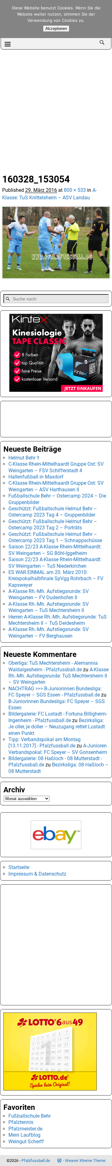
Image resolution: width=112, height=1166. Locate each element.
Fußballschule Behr (29, 1116)
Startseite (18, 867)
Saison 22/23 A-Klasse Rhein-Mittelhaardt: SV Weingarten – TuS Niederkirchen (54, 562)
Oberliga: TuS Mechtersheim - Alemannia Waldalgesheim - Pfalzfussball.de (53, 666)
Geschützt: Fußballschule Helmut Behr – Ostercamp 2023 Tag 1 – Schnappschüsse (55, 537)
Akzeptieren (56, 28)
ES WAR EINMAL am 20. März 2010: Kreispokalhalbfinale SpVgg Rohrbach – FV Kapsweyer (55, 578)
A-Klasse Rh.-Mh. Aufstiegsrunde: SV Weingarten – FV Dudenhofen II (48, 594)
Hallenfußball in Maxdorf (35, 477)
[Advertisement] (56, 109)
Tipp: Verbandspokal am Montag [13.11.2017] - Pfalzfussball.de (44, 742)
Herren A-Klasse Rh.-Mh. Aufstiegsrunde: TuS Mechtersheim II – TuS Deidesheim (57, 620)
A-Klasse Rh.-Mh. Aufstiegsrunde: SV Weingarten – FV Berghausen (48, 632)
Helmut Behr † (24, 458)
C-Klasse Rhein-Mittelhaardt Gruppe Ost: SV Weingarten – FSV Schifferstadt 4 (56, 467)
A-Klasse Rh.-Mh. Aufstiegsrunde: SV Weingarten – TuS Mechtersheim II (48, 607)
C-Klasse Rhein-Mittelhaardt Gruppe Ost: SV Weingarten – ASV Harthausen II (56, 486)
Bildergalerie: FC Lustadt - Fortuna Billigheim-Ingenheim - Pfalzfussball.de (57, 717)
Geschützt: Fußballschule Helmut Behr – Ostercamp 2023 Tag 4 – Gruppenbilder (52, 512)
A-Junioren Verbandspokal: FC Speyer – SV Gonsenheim (57, 749)
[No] (104, 19)
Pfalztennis (20, 1122)
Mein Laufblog (24, 1135)
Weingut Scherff (26, 1141)
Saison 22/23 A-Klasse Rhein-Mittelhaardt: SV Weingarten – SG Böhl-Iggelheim (54, 550)
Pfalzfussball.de (35, 1160)
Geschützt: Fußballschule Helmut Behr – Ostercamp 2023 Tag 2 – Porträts (52, 524)
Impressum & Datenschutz (37, 874)
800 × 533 (75, 190)
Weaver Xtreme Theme (85, 1160)
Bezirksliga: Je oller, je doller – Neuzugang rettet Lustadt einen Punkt (56, 726)
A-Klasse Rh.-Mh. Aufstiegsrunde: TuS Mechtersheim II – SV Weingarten (58, 676)
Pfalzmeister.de (25, 1129)
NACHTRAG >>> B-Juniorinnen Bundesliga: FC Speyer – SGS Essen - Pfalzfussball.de (55, 692)
